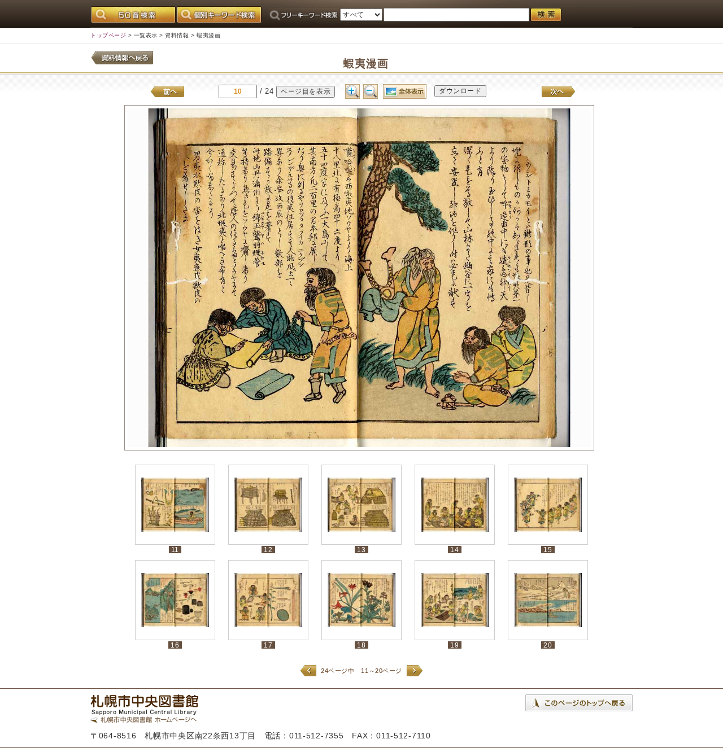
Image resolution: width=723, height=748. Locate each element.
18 (361, 645)
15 (547, 549)
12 (268, 549)
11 (175, 549)
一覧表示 (146, 35)
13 (361, 549)
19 (454, 645)
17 (268, 645)
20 (547, 645)
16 (175, 645)
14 (454, 549)
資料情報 (177, 35)
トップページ (108, 35)
